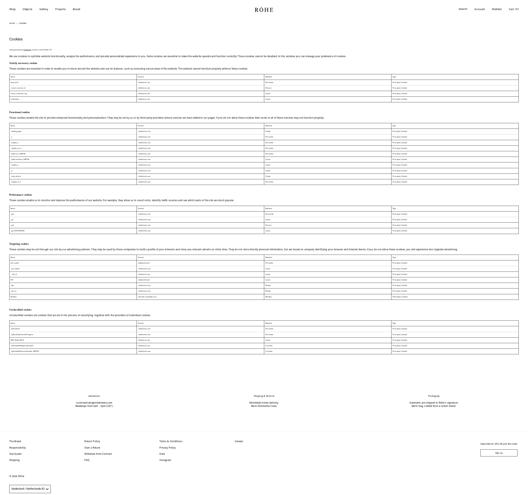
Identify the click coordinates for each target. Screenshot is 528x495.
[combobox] (30, 489)
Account (479, 9)
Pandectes (27, 50)
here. (274, 406)
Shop (12, 9)
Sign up (499, 452)
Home (12, 23)
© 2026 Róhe (16, 476)
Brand (76, 9)
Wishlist (496, 9)
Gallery (43, 9)
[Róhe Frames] (264, 10)
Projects (60, 9)
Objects (27, 9)
